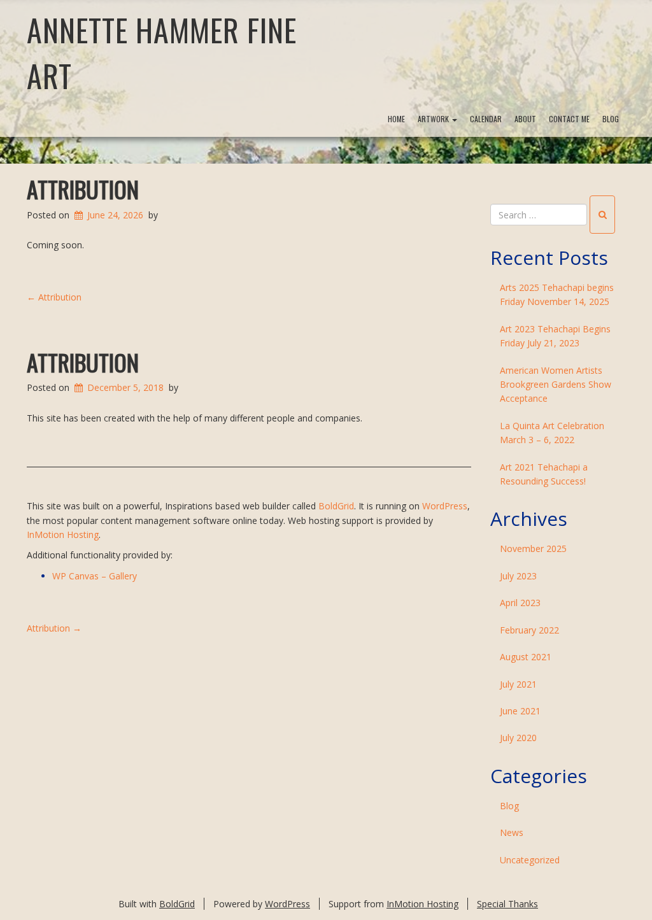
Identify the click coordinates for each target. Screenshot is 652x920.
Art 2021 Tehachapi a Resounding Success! (544, 474)
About (525, 118)
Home (396, 118)
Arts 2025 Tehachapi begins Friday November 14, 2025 (557, 294)
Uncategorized (530, 860)
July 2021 (518, 684)
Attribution (83, 189)
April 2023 (520, 603)
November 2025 (533, 548)
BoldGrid (336, 506)
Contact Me (569, 118)
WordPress (444, 506)
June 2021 (520, 711)
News (511, 832)
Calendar (486, 118)
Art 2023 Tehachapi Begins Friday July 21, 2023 (555, 336)
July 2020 (518, 738)
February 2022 (529, 630)
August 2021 (525, 657)
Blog (610, 118)
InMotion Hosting (63, 534)
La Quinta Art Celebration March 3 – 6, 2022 (552, 433)
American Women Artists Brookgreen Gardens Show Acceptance (555, 384)
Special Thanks (507, 904)
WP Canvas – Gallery (94, 576)
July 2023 (518, 576)
